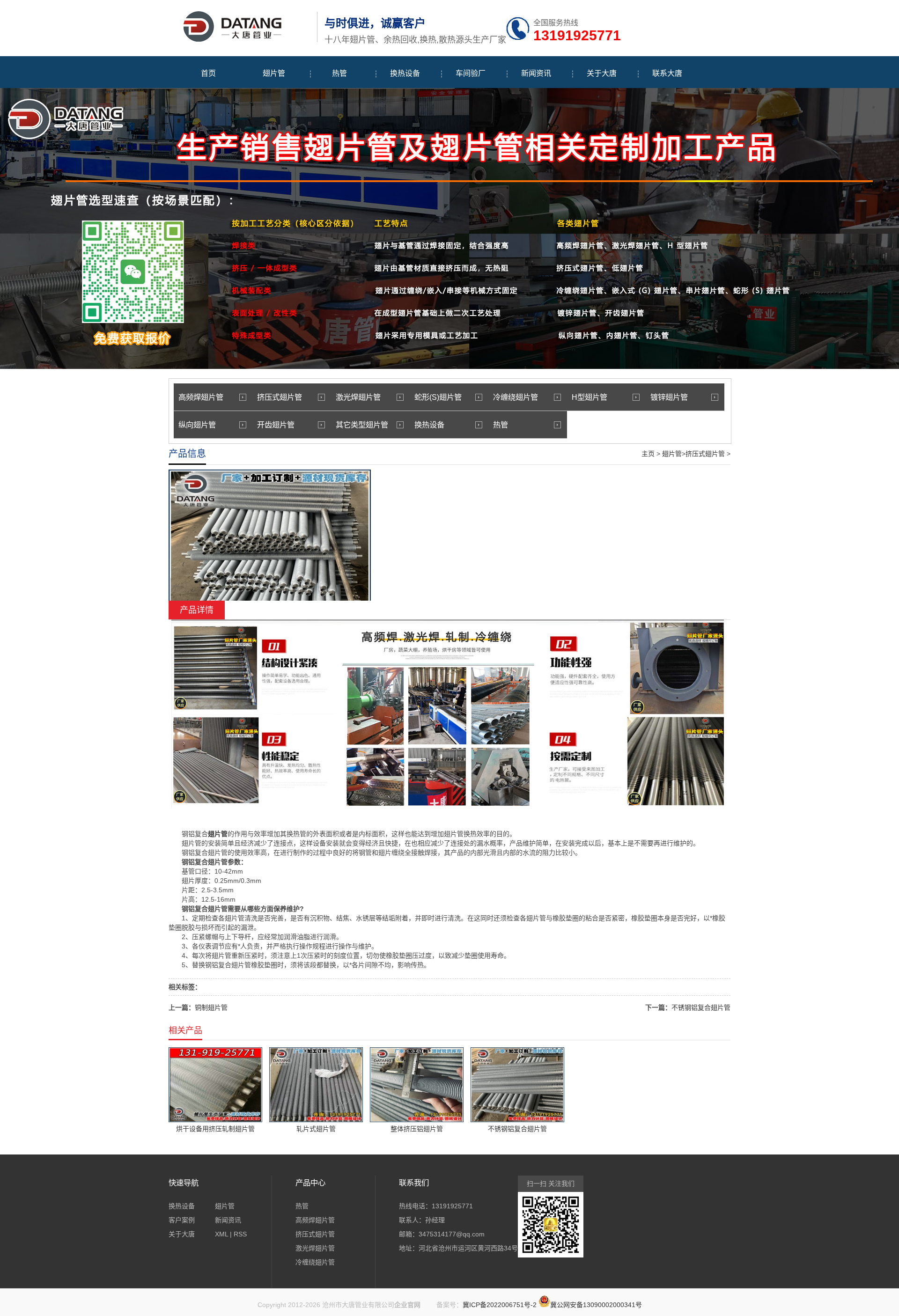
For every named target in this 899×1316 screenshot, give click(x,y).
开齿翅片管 (276, 424)
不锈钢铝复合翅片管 (700, 1007)
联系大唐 (667, 73)
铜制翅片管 (211, 1007)
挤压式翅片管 (279, 397)
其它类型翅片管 (362, 424)
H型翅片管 (589, 397)
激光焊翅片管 (358, 397)
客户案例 (182, 1220)
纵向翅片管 (197, 424)
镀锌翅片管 (669, 397)
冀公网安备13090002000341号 (596, 1305)
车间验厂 (471, 73)
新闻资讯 (536, 73)
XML (221, 1234)
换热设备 (405, 73)
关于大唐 (602, 73)
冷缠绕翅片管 (515, 397)
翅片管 (274, 73)
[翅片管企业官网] (240, 40)
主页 (648, 453)
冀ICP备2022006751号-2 (500, 1305)
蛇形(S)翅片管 (438, 397)
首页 (208, 73)
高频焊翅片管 (200, 397)
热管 (339, 73)
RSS (240, 1234)
